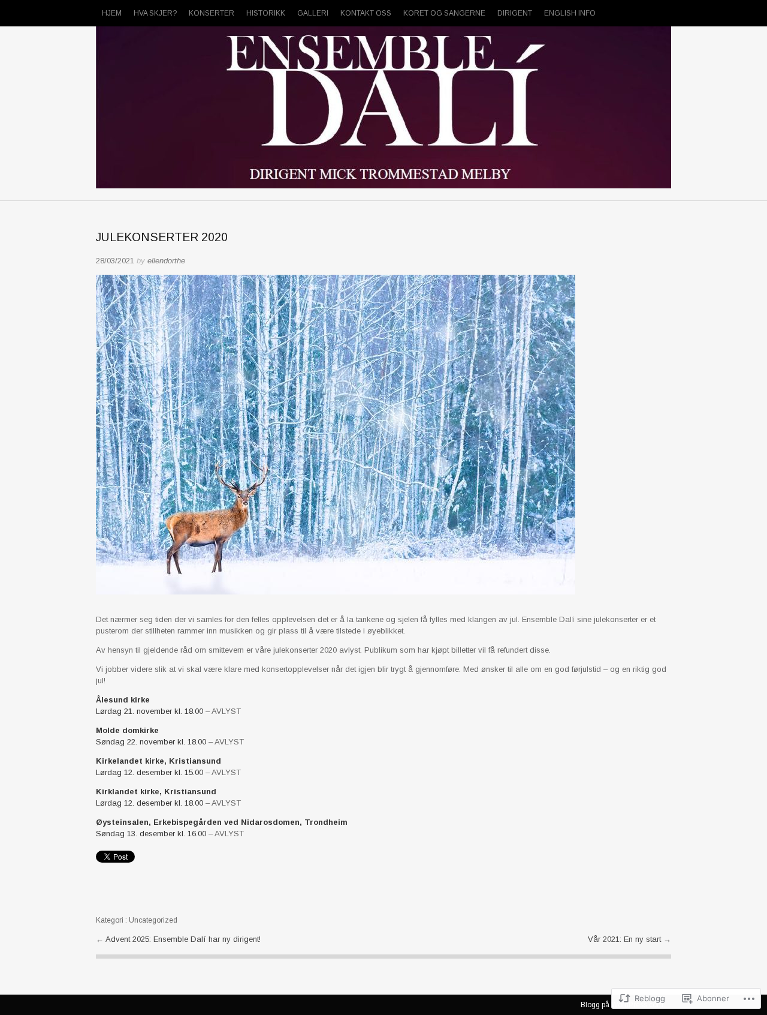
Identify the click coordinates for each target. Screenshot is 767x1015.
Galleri (312, 13)
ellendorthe (166, 260)
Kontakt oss (365, 13)
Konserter (211, 13)
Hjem (112, 13)
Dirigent (514, 13)
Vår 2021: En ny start (625, 939)
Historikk (265, 13)
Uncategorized (153, 920)
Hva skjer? (155, 13)
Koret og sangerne (444, 13)
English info (570, 13)
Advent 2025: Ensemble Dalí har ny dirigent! (183, 939)
